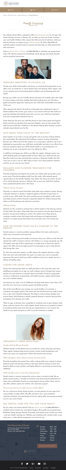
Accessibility (53, 467)
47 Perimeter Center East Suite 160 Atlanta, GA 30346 (18, 428)
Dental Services (12, 15)
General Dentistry (22, 15)
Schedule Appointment (47, 446)
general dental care (42, 35)
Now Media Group (23, 467)
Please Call (16, 431)
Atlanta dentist (34, 42)
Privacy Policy (38, 467)
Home (5, 15)
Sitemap (31, 467)
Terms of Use (45, 467)
